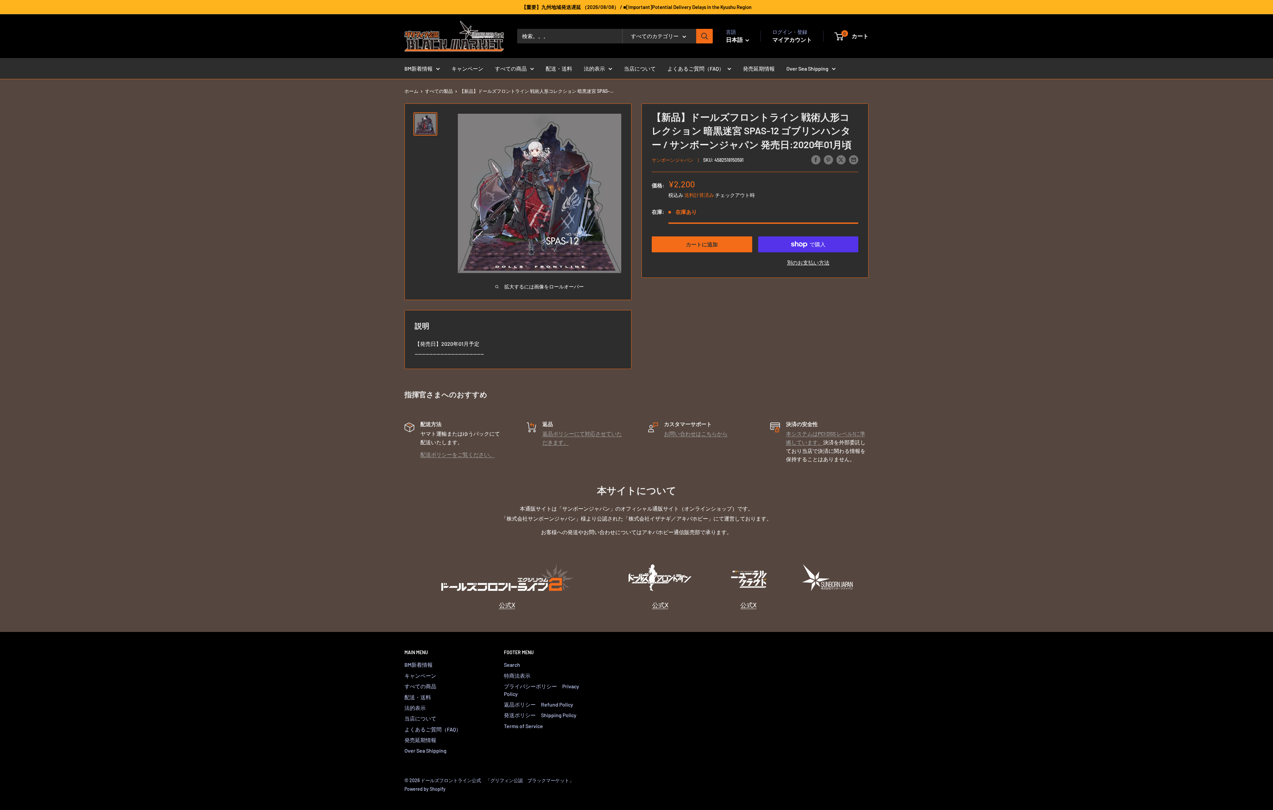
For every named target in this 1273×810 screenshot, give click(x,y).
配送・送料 (559, 68)
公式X (507, 605)
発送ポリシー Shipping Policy (540, 715)
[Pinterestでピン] (828, 159)
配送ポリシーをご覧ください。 (457, 454)
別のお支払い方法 (808, 262)
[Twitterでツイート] (841, 159)
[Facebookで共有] (815, 159)
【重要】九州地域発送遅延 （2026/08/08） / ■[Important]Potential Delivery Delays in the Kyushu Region (636, 7)
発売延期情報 (759, 68)
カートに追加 (702, 244)
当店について (640, 68)
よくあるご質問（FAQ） (695, 68)
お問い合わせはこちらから (696, 433)
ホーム (411, 91)
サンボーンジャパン (673, 160)
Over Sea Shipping (807, 68)
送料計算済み (699, 195)
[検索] (704, 36)
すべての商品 (511, 68)
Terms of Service (523, 726)
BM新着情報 (418, 68)
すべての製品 (439, 91)
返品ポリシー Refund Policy (538, 704)
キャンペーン (467, 68)
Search (512, 664)
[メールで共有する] (853, 159)
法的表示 (594, 68)
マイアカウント (792, 39)
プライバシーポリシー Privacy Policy (541, 690)
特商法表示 (517, 675)
